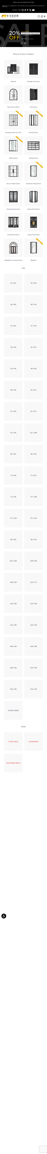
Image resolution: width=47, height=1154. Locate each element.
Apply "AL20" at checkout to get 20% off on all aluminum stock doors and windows (23, 5)
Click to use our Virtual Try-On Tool (23, 2)
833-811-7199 (17, 10)
